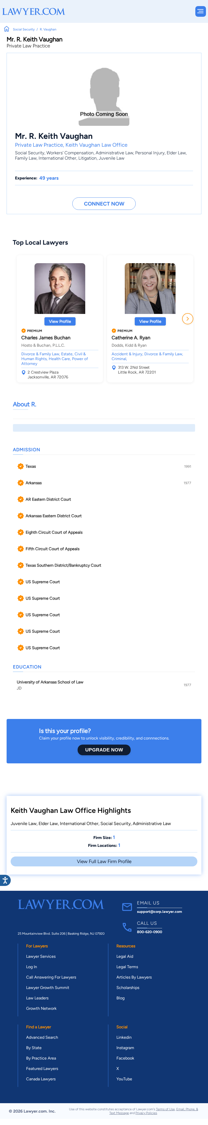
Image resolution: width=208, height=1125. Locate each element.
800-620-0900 (149, 932)
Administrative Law (114, 152)
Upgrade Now (104, 749)
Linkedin (124, 1037)
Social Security (29, 152)
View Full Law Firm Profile (104, 861)
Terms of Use (165, 1109)
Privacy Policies (146, 1113)
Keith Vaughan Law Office (96, 145)
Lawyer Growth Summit (47, 987)
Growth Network (41, 1008)
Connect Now (104, 203)
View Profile (60, 321)
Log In (31, 966)
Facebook (125, 1058)
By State (34, 1047)
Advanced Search (42, 1037)
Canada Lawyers (41, 1079)
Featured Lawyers (42, 1068)
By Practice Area (41, 1058)
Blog (120, 998)
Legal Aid (124, 956)
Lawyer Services (41, 956)
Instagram (125, 1047)
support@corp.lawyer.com (159, 911)
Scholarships (127, 987)
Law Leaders (37, 998)
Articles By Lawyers (134, 977)
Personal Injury (150, 152)
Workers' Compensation (70, 152)
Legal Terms (127, 966)
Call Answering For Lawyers (51, 977)
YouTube (124, 1079)
